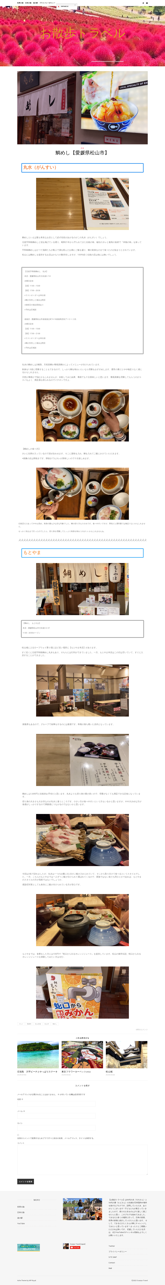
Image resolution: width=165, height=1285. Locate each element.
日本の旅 (28, 3)
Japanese (64, 6)
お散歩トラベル (82, 34)
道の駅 (35, 3)
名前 (20, 1099)
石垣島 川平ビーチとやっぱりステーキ (37, 1071)
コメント (21, 1143)
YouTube (21, 1223)
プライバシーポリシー (47, 3)
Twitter (112, 1246)
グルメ (21, 1024)
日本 (82, 148)
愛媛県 (29, 1024)
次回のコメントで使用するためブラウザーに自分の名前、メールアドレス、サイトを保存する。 (56, 1138)
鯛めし (55, 1024)
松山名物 (38, 1024)
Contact (112, 1262)
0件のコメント (142, 1029)
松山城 (109, 1071)
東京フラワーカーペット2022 (76, 1071)
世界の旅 (20, 3)
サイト (20, 1123)
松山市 (47, 1024)
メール (21, 1111)
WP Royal (32, 1280)
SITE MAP (113, 1257)
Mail (110, 1268)
